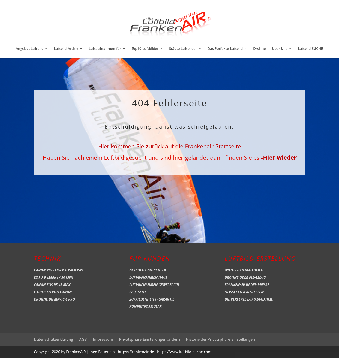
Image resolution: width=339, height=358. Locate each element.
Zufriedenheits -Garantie (151, 299)
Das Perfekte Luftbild (225, 49)
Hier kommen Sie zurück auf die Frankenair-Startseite (169, 146)
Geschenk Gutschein (147, 270)
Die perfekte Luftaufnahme (249, 299)
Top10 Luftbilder (145, 49)
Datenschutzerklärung (53, 339)
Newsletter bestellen (244, 291)
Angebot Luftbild (29, 49)
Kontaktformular (145, 306)
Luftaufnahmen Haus (148, 277)
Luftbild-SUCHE (310, 49)
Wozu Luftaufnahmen (244, 270)
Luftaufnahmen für (105, 49)
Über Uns (279, 49)
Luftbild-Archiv (66, 49)
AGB (83, 339)
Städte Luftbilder (183, 49)
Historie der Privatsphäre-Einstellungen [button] (220, 339)
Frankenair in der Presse (247, 284)
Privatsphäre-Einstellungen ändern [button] (149, 339)
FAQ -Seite (137, 291)
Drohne (259, 49)
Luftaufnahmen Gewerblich (154, 284)
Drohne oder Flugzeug (245, 277)
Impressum (103, 339)
